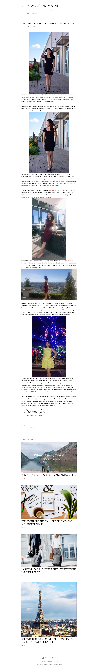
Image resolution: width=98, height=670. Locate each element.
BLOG (29, 13)
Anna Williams (54, 661)
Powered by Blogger (50, 657)
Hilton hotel (67, 261)
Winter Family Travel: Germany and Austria (48, 474)
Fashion (27, 428)
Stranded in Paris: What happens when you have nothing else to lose (47, 641)
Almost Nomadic (43, 5)
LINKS (34, 13)
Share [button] (23, 425)
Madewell (52, 190)
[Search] (75, 5)
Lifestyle (32, 428)
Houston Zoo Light (54, 387)
